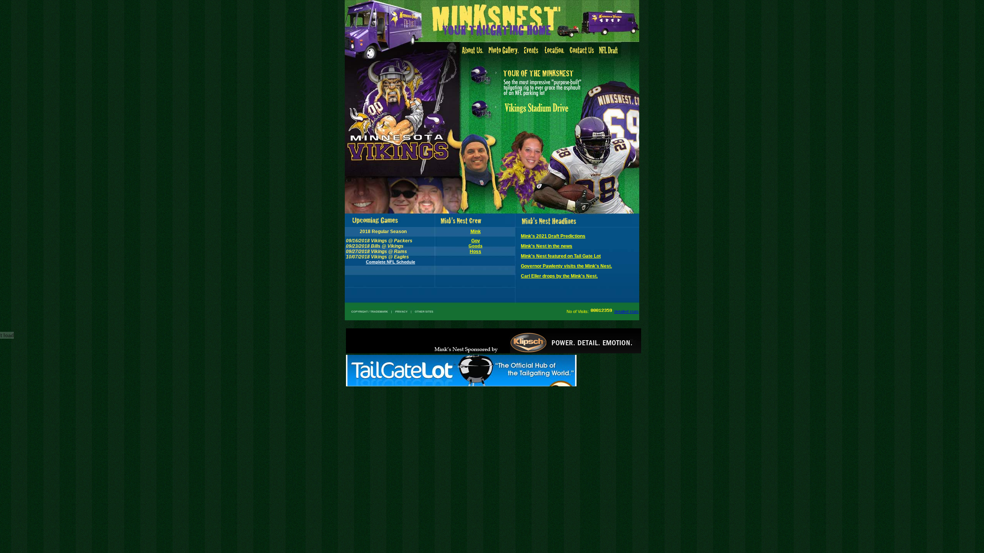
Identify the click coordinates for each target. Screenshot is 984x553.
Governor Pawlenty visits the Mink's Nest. (566, 266)
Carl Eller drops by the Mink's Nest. (559, 276)
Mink (475, 231)
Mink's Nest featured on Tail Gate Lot (561, 256)
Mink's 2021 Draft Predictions (553, 236)
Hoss (475, 251)
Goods (475, 245)
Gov (475, 240)
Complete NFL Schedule (390, 262)
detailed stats (626, 311)
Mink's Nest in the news (546, 246)
